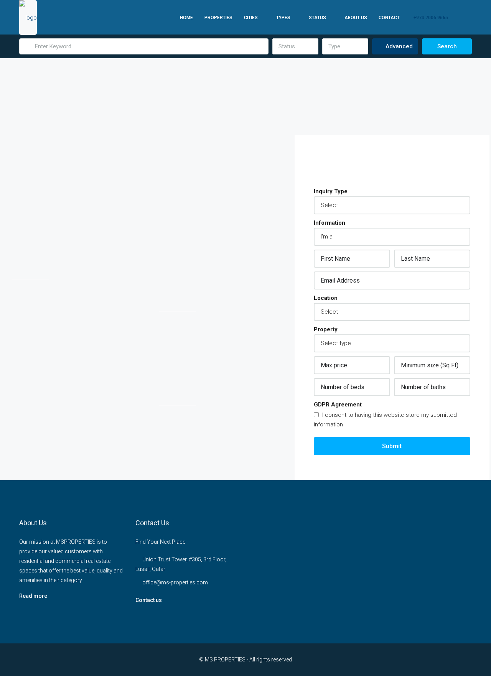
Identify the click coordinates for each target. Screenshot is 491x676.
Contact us (148, 600)
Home (186, 17)
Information (329, 222)
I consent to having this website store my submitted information (385, 419)
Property (326, 329)
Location (326, 297)
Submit (392, 446)
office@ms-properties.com (175, 582)
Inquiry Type (331, 191)
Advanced (398, 46)
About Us (355, 17)
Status (317, 17)
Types (283, 17)
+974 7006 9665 (430, 17)
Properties (218, 17)
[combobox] (295, 46)
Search (447, 46)
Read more (33, 596)
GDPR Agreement (338, 404)
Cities (251, 17)
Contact (389, 17)
